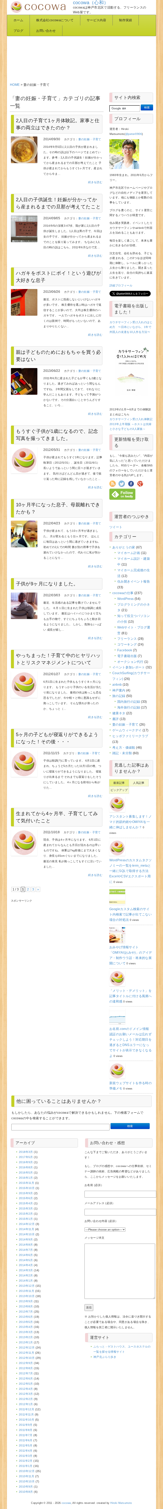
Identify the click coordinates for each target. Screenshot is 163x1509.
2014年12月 (27, 1224)
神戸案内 (118, 690)
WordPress (125, 598)
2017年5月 (26, 1157)
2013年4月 (26, 1326)
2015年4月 (26, 1203)
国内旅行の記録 (128, 701)
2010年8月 (26, 1491)
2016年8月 (26, 1167)
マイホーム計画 (128, 553)
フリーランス (127, 638)
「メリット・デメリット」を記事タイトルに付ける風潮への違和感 (130, 996)
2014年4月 (26, 1265)
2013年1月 (26, 1342)
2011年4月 (26, 1450)
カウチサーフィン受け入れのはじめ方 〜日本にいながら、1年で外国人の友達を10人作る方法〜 (131, 327)
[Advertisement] (82, 48)
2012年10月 (27, 1357)
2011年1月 (26, 1465)
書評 (115, 719)
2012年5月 (26, 1383)
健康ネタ (118, 713)
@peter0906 (133, 133)
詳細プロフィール (121, 285)
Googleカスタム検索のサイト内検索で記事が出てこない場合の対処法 (130, 914)
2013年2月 (26, 1337)
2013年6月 (26, 1316)
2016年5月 (26, 1172)
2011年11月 (26, 1414)
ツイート (115, 527)
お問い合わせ (46, 30)
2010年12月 (27, 1471)
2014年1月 (26, 1280)
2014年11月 (26, 1229)
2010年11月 (26, 1476)
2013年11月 (26, 1290)
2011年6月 (26, 1440)
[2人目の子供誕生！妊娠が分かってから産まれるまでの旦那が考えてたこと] (24, 229)
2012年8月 (26, 1368)
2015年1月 (26, 1218)
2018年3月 (26, 1151)
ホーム (18, 20)
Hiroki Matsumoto (121, 1503)
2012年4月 (26, 1388)
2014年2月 (26, 1275)
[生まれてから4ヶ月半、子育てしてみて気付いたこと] (24, 842)
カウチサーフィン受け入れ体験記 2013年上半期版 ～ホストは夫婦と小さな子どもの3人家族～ (131, 424)
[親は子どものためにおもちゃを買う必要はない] (24, 381)
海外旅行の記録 (128, 707)
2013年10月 (27, 1296)
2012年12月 (27, 1347)
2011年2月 (26, 1460)
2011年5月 (26, 1445)
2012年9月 (26, 1363)
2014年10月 (27, 1234)
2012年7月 (26, 1373)
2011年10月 (26, 1419)
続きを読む (95, 182)
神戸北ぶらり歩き (104, 1356)
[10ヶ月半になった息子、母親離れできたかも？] (24, 534)
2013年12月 (27, 1285)
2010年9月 (26, 1486)
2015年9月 (26, 1193)
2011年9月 (26, 1424)
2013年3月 (26, 1332)
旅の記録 (118, 696)
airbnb (117, 684)
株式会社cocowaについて (55, 20)
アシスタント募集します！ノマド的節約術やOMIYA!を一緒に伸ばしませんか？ (130, 822)
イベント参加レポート (128, 667)
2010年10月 (27, 1481)
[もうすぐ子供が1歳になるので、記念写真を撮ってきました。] (24, 460)
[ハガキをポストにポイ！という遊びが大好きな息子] (24, 302)
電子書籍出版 (127, 656)
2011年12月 (26, 1409)
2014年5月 (26, 1260)
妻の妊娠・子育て (89, 139)
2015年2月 (26, 1213)
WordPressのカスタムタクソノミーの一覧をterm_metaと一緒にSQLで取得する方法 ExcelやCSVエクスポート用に (130, 871)
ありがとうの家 (123, 547)
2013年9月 (26, 1301)
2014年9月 (26, 1239)
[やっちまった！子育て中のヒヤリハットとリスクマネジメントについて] (24, 684)
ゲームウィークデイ (127, 730)
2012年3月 (26, 1393)
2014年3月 (26, 1270)
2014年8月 (26, 1244)
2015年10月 (27, 1188)
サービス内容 (96, 20)
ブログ (18, 30)
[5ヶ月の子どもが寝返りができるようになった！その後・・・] (24, 763)
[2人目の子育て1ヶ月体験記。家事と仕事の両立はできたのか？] (24, 149)
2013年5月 (26, 1321)
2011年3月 (26, 1455)
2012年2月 (26, 1399)
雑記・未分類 (122, 753)
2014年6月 (26, 1255)
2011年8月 (26, 1430)
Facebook (124, 650)
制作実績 (125, 20)
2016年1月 (26, 1177)
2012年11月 (26, 1352)
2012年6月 (26, 1378)
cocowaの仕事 (123, 593)
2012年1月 (26, 1404)
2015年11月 (26, 1182)
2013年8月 (26, 1306)
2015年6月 (26, 1198)
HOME (15, 84)
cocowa (66, 1503)
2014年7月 (26, 1249)
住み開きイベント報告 (133, 581)
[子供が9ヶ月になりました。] (24, 606)
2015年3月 (26, 1208)
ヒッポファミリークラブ (130, 736)
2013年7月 (26, 1311)
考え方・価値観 (123, 747)
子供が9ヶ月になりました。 (47, 583)
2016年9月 (26, 1162)
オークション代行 (130, 661)
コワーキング (127, 644)
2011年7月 (26, 1435)
